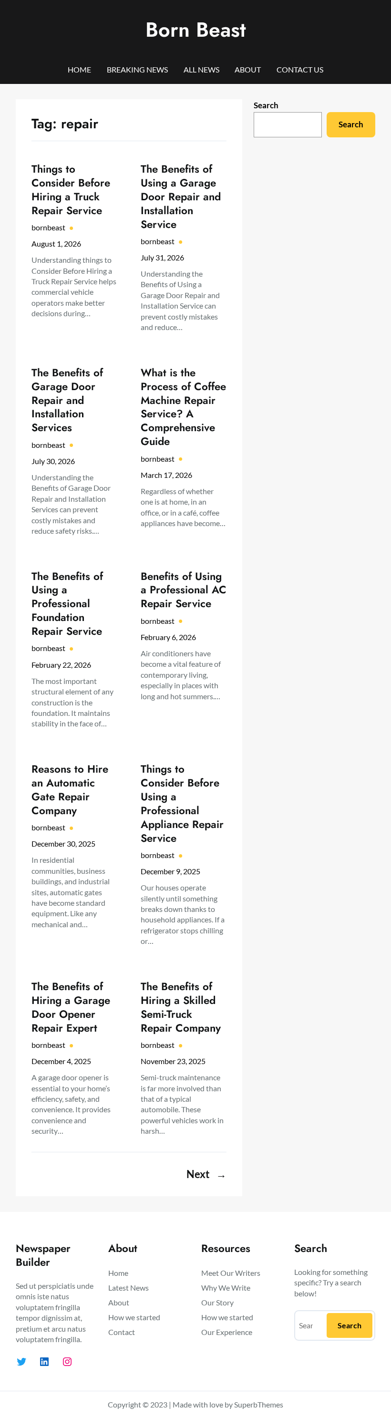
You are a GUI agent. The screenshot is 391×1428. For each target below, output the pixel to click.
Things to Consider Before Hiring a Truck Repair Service (70, 189)
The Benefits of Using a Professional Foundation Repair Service (67, 604)
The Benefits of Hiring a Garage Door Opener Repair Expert (70, 1007)
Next (206, 1174)
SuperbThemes (258, 1404)
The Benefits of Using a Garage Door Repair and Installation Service (181, 196)
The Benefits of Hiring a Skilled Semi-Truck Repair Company (181, 1007)
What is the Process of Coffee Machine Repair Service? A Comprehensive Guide (183, 407)
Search (266, 105)
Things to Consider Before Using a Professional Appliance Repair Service (182, 803)
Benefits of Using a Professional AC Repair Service (183, 590)
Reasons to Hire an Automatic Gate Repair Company (69, 789)
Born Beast (195, 29)
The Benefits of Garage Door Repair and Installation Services (67, 400)
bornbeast (48, 227)
